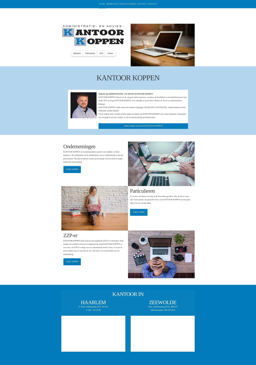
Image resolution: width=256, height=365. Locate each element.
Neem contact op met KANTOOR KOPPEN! (143, 126)
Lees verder (72, 169)
